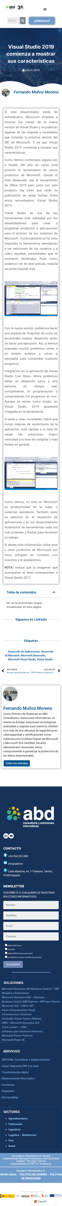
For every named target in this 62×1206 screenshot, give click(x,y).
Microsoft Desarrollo (33, 655)
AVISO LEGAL (8, 1174)
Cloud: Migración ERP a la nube (20, 1066)
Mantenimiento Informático (18, 1078)
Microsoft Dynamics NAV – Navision (23, 997)
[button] (53, 592)
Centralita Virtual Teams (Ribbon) (21, 1018)
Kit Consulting (10, 1097)
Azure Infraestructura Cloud (18, 1010)
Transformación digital (15, 1072)
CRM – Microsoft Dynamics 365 (20, 1022)
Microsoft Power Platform (17, 1035)
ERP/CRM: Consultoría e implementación (26, 1059)
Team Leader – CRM (14, 1027)
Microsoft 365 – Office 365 (18, 1005)
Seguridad (8, 1091)
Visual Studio (45, 659)
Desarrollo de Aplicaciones (24, 651)
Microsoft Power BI (13, 1039)
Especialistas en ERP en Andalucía (31, 1163)
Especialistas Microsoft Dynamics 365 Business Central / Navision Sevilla (31, 1160)
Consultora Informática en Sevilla (31, 1155)
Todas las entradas (16, 763)
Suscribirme (13, 964)
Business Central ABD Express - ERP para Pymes (31, 1001)
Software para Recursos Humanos (22, 1031)
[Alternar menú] (45, 9)
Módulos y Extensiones (15, 993)
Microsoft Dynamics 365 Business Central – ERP (30, 988)
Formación (8, 1084)
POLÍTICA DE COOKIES (33, 1174)
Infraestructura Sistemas (17, 1014)
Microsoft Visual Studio (22, 659)
